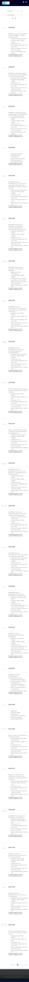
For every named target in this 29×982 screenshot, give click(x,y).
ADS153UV (11, 887)
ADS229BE (11, 547)
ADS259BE (11, 175)
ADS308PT (11, 27)
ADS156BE (11, 809)
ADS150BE (11, 924)
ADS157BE (11, 729)
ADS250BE (11, 341)
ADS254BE (11, 218)
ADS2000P (11, 668)
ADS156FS (11, 768)
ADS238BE (11, 382)
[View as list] (15, 18)
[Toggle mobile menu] (26, 2)
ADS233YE (11, 423)
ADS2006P (11, 627)
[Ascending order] (21, 11)
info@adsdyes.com (18, 56)
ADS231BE (11, 505)
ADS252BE (11, 261)
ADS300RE (11, 147)
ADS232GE (11, 463)
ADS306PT (11, 67)
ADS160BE (11, 704)
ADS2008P (11, 586)
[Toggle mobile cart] (23, 2)
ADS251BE (11, 300)
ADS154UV (11, 847)
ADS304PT (11, 106)
